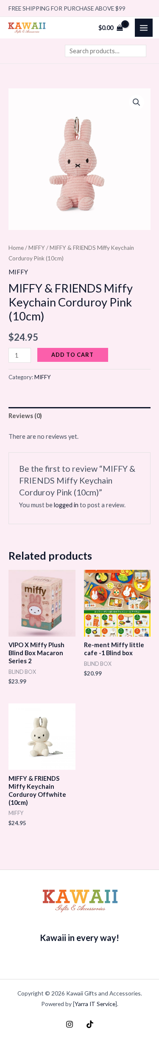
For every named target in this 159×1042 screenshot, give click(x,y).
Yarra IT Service (95, 1003)
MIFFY (36, 247)
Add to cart (72, 354)
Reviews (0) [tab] (25, 415)
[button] (136, 102)
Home (16, 247)
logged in (66, 505)
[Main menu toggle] (144, 27)
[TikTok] (90, 1024)
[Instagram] (69, 1024)
